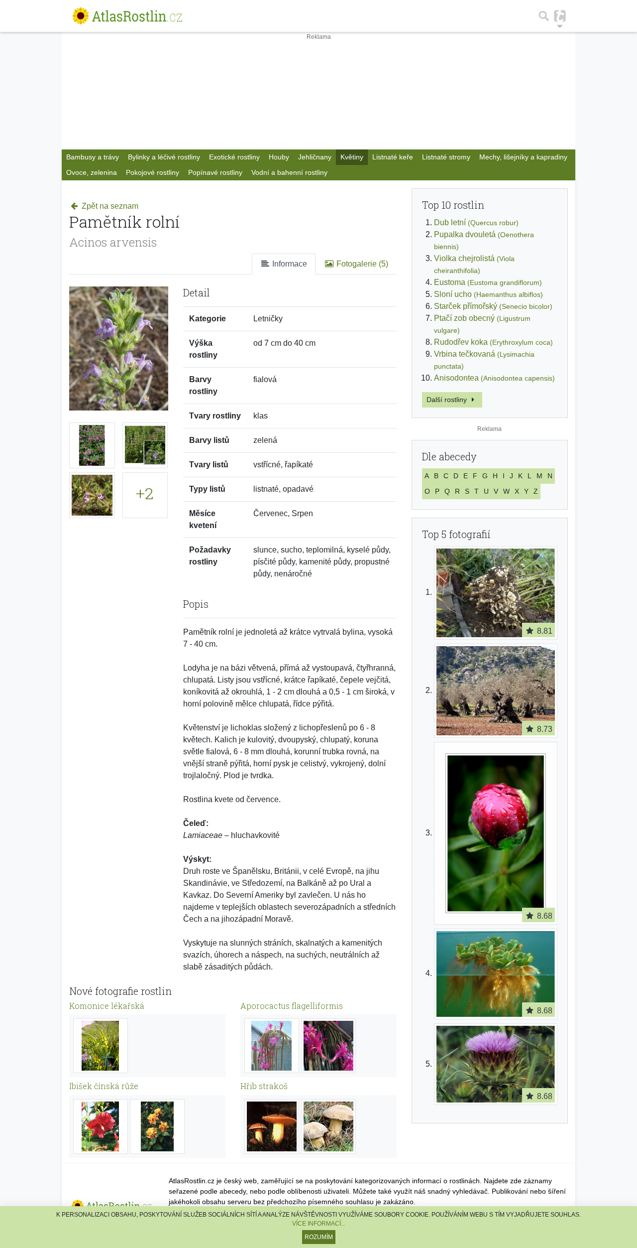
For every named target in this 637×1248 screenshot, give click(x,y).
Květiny (351, 157)
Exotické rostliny (234, 157)
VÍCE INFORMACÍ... (318, 1223)
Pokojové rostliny (152, 172)
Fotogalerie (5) (361, 264)
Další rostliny (447, 400)
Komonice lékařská (106, 1005)
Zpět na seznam (109, 206)
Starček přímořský (493, 306)
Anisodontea (494, 378)
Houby (279, 157)
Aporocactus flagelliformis (291, 1005)
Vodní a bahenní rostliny (289, 172)
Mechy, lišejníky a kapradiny (523, 157)
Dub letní (476, 222)
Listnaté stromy (446, 157)
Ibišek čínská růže (103, 1086)
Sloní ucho (488, 294)
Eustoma (488, 282)
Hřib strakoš (264, 1086)
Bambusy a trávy (92, 157)
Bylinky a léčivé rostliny (164, 157)
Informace (288, 264)
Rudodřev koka (493, 342)
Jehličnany (314, 157)
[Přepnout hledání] (544, 16)
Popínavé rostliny (215, 172)
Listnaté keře (392, 157)
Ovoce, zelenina (91, 172)
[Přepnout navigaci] (560, 16)
